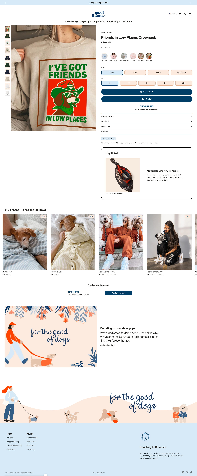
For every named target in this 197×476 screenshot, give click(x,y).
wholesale (30, 445)
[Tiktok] (191, 472)
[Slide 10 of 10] (7, 93)
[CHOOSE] (44, 266)
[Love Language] (113, 56)
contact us (31, 449)
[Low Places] (149, 56)
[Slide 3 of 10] (7, 43)
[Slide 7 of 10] (7, 72)
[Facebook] (183, 472)
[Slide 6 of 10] (7, 65)
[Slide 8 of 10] (7, 79)
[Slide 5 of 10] (7, 58)
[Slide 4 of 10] (7, 50)
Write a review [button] (118, 293)
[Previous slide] (5, 2)
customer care (32, 438)
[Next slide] (189, 2)
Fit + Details (105, 121)
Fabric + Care (105, 126)
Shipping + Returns (107, 116)
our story (10, 438)
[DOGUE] (133, 56)
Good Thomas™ (15, 472)
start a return (31, 442)
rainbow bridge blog (14, 445)
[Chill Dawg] (141, 56)
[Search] (180, 13)
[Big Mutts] (104, 56)
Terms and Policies (98, 472)
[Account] (184, 13)
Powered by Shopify (27, 472)
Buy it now (147, 99)
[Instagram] (187, 472)
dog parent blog (13, 442)
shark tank (11, 449)
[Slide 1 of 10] (7, 29)
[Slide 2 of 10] (7, 36)
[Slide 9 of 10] (7, 86)
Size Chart (104, 131)
